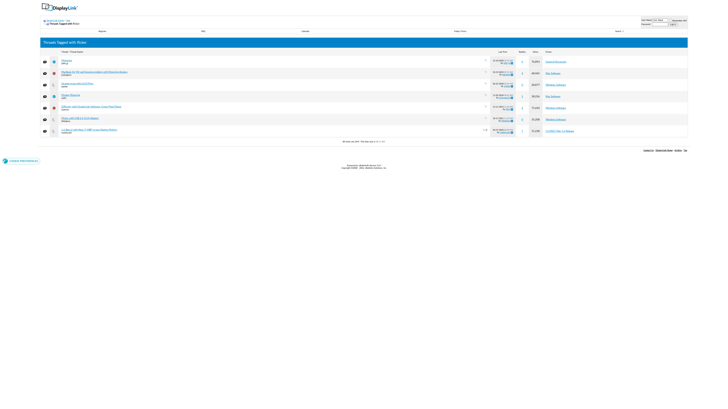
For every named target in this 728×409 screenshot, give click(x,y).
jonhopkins (66, 75)
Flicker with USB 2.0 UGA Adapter (80, 118)
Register (102, 31)
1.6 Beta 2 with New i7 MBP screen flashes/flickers (89, 130)
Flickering (66, 60)
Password (645, 24)
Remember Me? (679, 21)
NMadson (65, 121)
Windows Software (556, 85)
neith (63, 98)
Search (618, 31)
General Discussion (556, 62)
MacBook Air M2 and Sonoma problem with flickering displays (94, 72)
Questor (65, 110)
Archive (678, 150)
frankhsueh (66, 133)
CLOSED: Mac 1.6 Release (560, 131)
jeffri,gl (64, 63)
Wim (508, 109)
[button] (21, 163)
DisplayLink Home (664, 150)
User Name (646, 20)
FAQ (203, 31)
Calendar (305, 31)
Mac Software (553, 73)
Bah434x (506, 75)
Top (685, 150)
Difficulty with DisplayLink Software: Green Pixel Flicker (91, 106)
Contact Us (648, 150)
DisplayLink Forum (55, 21)
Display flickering (70, 95)
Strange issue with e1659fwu (77, 83)
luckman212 (504, 98)
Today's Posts (460, 31)
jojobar (64, 87)
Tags (68, 21)
